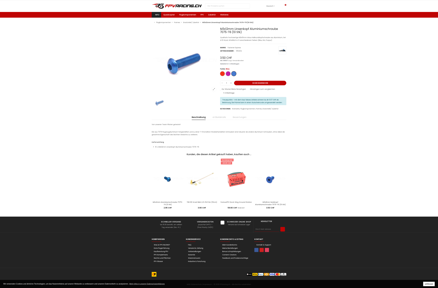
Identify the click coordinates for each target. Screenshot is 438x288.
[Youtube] (262, 250)
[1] (282, 229)
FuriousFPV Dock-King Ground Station (236, 202)
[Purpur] (256, 162)
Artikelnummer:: (227, 51)
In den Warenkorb (260, 83)
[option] (185, 60)
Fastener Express (234, 47)
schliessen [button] (429, 284)
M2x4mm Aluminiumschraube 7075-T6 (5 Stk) (168, 203)
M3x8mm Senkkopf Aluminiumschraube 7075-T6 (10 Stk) (270, 203)
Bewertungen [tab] (239, 117)
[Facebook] (256, 250)
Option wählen (168, 199)
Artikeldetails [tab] (219, 117)
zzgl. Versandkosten (236, 60)
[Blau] (154, 162)
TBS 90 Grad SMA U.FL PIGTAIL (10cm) (202, 202)
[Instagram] (267, 250)
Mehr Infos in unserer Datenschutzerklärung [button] (147, 284)
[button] (225, 15)
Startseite (236, 109)
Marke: (223, 47)
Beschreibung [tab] (199, 117)
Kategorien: (225, 109)
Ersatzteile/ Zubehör (271, 109)
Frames (259, 109)
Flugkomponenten (247, 109)
